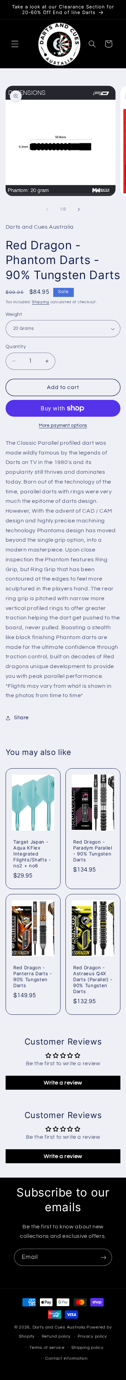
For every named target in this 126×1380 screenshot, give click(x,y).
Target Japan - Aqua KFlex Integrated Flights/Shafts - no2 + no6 (32, 853)
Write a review (63, 1083)
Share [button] (21, 717)
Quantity (16, 346)
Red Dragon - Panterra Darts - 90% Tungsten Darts (32, 976)
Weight (14, 314)
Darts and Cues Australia (59, 1327)
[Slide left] (47, 209)
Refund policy (56, 1336)
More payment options (63, 425)
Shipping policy (87, 1348)
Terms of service (47, 1348)
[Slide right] (78, 209)
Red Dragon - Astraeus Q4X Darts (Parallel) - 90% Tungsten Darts (93, 979)
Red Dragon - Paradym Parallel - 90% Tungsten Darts (92, 850)
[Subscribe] (104, 1257)
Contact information (66, 1358)
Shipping (40, 302)
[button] (15, 44)
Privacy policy (92, 1336)
